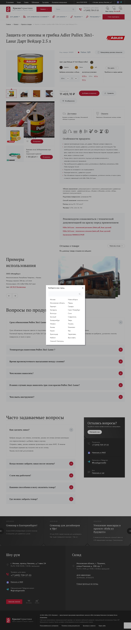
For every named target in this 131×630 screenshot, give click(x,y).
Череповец (72, 334)
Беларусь (53, 310)
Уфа (69, 331)
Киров (52, 331)
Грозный (53, 317)
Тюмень (70, 324)
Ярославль (72, 338)
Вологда (53, 313)
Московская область (57, 303)
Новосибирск (73, 299)
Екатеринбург (55, 320)
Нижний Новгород (57, 341)
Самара (70, 306)
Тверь (70, 320)
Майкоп (53, 338)
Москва (52, 299)
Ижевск (53, 324)
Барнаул (53, 306)
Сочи (70, 313)
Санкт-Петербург (74, 310)
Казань (52, 327)
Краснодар (54, 334)
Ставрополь (72, 317)
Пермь (70, 303)
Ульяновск (71, 327)
